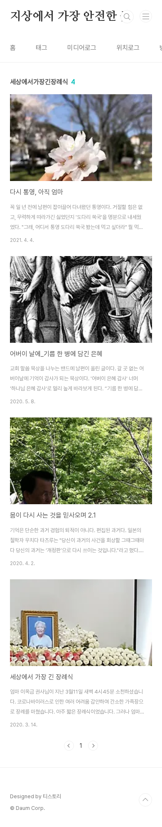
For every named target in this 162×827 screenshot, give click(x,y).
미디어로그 (81, 48)
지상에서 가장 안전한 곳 (70, 17)
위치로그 (128, 48)
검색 (127, 16)
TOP (145, 800)
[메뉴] (146, 16)
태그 (41, 48)
